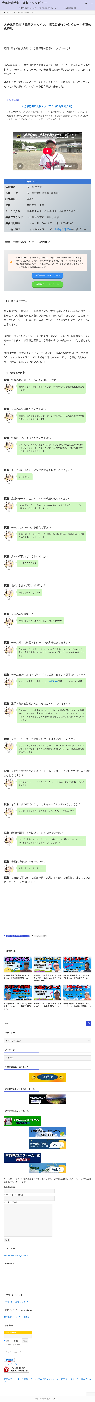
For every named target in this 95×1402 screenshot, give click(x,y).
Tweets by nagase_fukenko (16, 1255)
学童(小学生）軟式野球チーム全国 (18, 936)
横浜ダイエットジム (33, 1379)
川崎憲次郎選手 (62, 229)
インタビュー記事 (40, 936)
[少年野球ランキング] (16, 1372)
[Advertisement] (47, 909)
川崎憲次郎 (53, 681)
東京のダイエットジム (14, 1379)
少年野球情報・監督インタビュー (24, 2)
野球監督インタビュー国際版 (17, 1317)
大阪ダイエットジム (51, 1379)
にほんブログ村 (11, 1364)
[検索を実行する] (88, 1023)
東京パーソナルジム (70, 1379)
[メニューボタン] (92, 3)
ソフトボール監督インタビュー (18, 1302)
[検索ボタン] (86, 3)
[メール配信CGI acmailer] (17, 1344)
